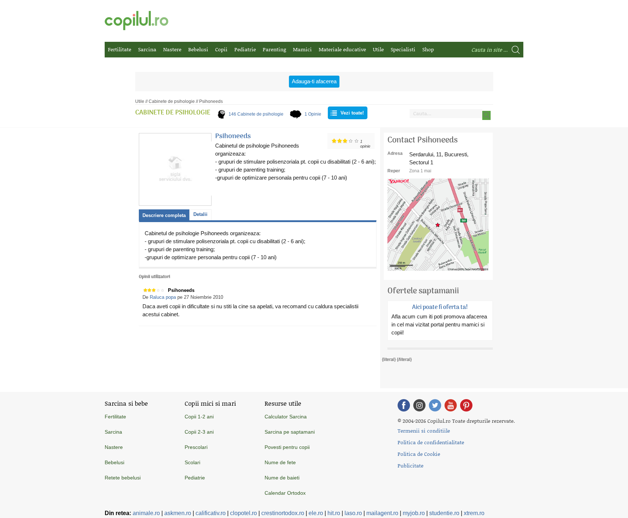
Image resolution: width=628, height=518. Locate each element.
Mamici (302, 49)
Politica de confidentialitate (431, 442)
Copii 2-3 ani (199, 432)
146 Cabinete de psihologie (256, 114)
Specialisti (403, 49)
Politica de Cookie (419, 454)
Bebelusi (198, 49)
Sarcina (147, 49)
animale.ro (146, 513)
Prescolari (196, 447)
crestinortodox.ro (282, 513)
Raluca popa (163, 297)
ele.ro (316, 513)
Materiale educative (342, 49)
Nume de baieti (282, 478)
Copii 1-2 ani (199, 416)
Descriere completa (164, 215)
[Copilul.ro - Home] (136, 20)
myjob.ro (414, 513)
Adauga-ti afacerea (314, 81)
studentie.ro (444, 513)
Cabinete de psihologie (172, 101)
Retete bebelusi (123, 478)
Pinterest (466, 405)
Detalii (200, 214)
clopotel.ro (243, 513)
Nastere (172, 49)
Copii (221, 49)
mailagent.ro (382, 513)
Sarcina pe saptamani (290, 432)
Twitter (435, 405)
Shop (428, 49)
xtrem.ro (474, 513)
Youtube (450, 405)
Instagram (419, 405)
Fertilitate (119, 49)
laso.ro (353, 513)
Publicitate (410, 465)
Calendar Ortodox (285, 493)
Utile (378, 49)
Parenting (274, 49)
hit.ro (333, 513)
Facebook (404, 405)
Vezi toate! (352, 113)
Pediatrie (245, 49)
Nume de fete (280, 462)
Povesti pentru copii (287, 447)
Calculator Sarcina (286, 416)
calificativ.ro (211, 513)
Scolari (192, 462)
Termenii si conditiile (424, 430)
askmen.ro (177, 513)
